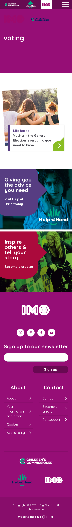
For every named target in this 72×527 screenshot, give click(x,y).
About (11, 398)
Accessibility (16, 433)
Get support (51, 420)
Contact (48, 398)
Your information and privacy (15, 411)
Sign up (50, 369)
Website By (26, 517)
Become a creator (49, 409)
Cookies (13, 424)
